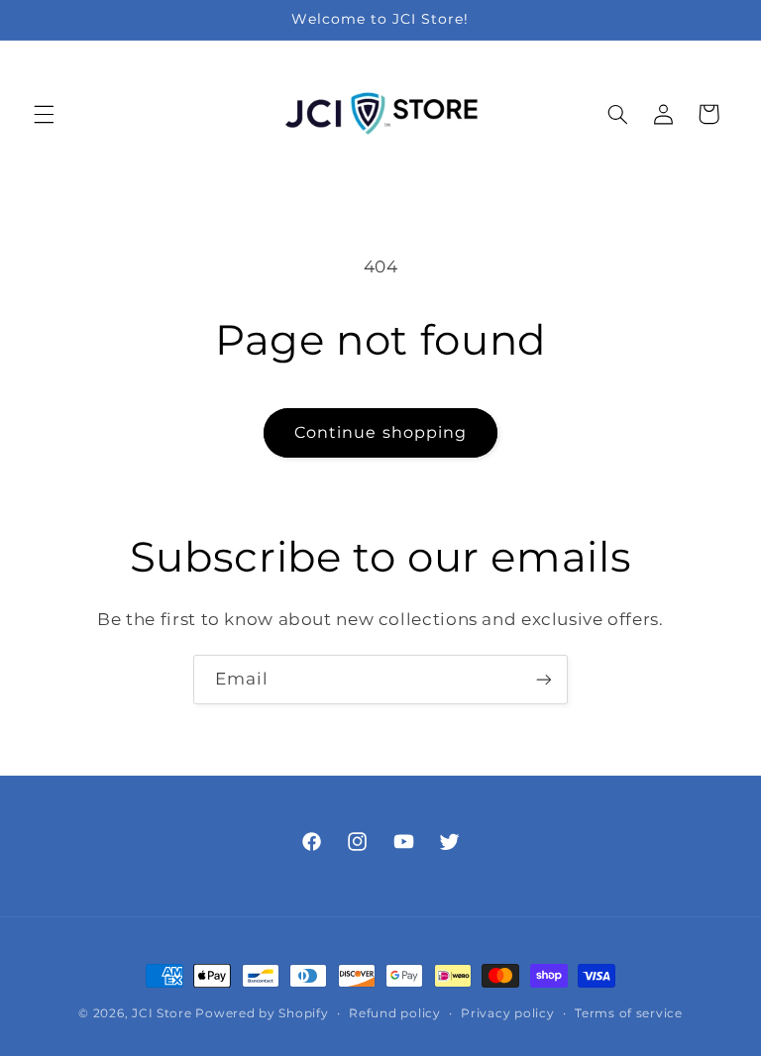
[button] (43, 114)
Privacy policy (507, 1013)
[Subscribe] (544, 679)
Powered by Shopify (261, 1013)
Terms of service (629, 1013)
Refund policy (395, 1013)
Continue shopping (380, 432)
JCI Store (162, 1013)
